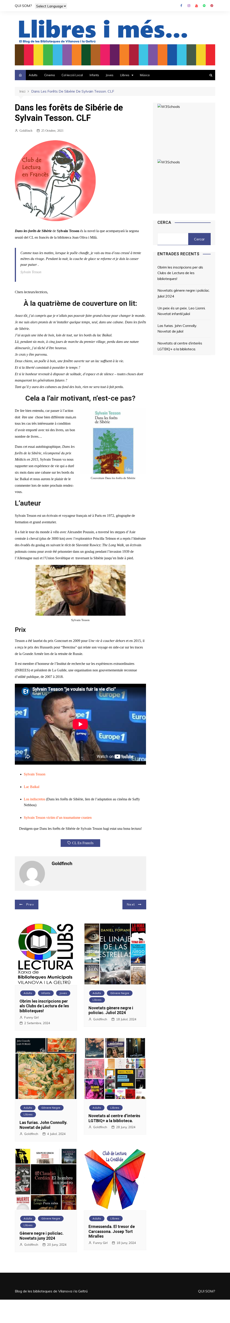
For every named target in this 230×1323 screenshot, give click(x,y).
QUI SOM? (23, 5)
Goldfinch (26, 130)
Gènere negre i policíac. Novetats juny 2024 (42, 1236)
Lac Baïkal (31, 787)
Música (145, 75)
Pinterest (211, 5)
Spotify (204, 5)
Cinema (49, 75)
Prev (30, 904)
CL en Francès (82, 843)
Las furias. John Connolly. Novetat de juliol (43, 1125)
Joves (109, 75)
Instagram (189, 5)
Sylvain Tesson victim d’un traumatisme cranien (58, 817)
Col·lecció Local (72, 75)
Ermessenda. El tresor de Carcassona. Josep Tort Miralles (111, 1231)
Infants (94, 75)
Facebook (181, 5)
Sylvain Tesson (34, 774)
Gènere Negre (119, 993)
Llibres (124, 75)
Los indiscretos (34, 799)
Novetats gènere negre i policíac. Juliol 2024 (110, 1010)
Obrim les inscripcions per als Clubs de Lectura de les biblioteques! (44, 1006)
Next (131, 904)
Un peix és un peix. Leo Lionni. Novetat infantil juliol (181, 311)
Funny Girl (31, 1017)
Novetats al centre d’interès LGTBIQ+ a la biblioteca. (114, 1118)
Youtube (196, 5)
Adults (33, 75)
